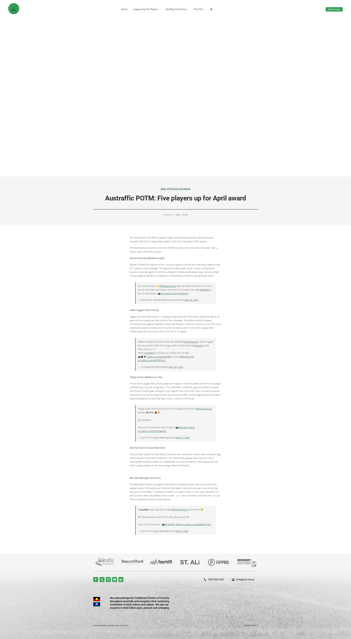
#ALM (192, 427)
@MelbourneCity (204, 408)
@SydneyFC (198, 345)
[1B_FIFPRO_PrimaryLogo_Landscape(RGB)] (218, 560)
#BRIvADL (205, 289)
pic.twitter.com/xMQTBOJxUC (152, 360)
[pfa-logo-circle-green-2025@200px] (13, 4)
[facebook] (95, 579)
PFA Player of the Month (178, 189)
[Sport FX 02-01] (161, 560)
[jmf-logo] (246, 558)
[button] (211, 9)
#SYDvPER (149, 352)
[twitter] (102, 579)
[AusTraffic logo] (104, 558)
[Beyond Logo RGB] (133, 560)
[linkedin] (120, 579)
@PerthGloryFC (190, 341)
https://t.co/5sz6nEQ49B (159, 356)
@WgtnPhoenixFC (179, 509)
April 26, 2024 (191, 299)
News (163, 189)
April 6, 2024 (182, 531)
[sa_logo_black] (189, 561)
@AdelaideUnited (168, 286)
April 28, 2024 (176, 366)
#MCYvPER (183, 427)
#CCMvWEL (169, 524)
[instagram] (108, 579)
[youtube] (114, 579)
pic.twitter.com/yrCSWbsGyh (174, 293)
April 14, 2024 (182, 437)
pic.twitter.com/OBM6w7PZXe (196, 524)
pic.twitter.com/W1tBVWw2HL (152, 431)
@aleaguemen (187, 356)
